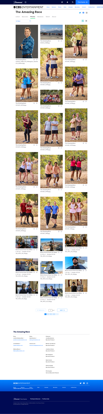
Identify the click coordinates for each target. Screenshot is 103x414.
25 (45, 314)
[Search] (72, 2)
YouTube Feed (91, 7)
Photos (59, 7)
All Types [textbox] (18, 21)
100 (51, 314)
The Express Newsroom (35, 399)
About (54, 17)
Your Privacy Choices (40, 403)
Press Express (82, 2)
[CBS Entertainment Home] (29, 7)
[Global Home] (17, 2)
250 (54, 314)
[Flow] (83, 21)
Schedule (71, 7)
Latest (18, 17)
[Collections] (62, 2)
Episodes (25, 17)
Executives (77, 7)
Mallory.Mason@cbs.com (18, 350)
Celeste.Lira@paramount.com (36, 345)
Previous (41, 310)
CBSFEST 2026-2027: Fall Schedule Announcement (23, 388)
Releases (54, 7)
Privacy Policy (25, 403)
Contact (15, 403)
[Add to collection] (36, 59)
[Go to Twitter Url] (81, 383)
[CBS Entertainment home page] (46, 383)
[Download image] (34, 59)
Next (61, 310)
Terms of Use (19, 403)
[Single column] (86, 21)
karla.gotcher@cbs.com (35, 339)
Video (65, 7)
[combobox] (23, 21)
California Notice (32, 403)
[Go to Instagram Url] (88, 383)
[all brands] (25, 2)
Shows (48, 7)
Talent (48, 17)
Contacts (84, 7)
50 (48, 314)
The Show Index (45, 399)
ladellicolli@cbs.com (18, 345)
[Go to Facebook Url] (84, 383)
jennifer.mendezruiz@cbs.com (20, 339)
